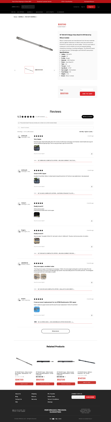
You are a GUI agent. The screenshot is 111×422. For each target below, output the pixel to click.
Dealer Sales (51, 396)
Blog (16, 396)
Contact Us (76, 7)
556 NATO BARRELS (30, 17)
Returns (33, 396)
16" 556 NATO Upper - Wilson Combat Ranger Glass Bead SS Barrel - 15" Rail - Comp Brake (65, 373)
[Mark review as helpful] (92, 154)
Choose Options (45, 383)
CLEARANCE (60, 12)
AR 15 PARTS (50, 12)
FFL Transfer (51, 394)
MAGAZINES (39, 12)
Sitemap (50, 402)
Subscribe (90, 397)
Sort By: (81, 131)
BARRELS (30, 12)
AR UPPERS (20, 12)
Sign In (83, 7)
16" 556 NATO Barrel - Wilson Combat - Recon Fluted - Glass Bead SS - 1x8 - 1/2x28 (24, 373)
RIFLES (13, 12)
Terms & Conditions (53, 399)
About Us (18, 394)
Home (15, 17)
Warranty (34, 399)
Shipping (33, 394)
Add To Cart (24, 383)
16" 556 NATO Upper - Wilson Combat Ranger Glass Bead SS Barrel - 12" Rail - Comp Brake (45, 373)
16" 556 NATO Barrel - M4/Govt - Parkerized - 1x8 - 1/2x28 (85, 373)
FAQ (16, 402)
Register (91, 7)
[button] (46, 117)
